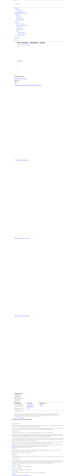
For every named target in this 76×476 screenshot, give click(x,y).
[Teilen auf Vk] (18, 70)
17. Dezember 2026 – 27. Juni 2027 (19, 77)
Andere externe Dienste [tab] (15, 459)
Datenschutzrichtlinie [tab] (15, 470)
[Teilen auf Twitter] (18, 63)
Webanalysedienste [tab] (15, 454)
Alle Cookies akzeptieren (15, 475)
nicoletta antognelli (27, 44)
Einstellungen (23, 417)
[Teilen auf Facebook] (18, 62)
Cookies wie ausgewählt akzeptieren (24, 475)
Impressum (41, 405)
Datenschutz (42, 404)
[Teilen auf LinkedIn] (18, 67)
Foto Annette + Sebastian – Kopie (31, 42)
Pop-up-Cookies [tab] (14, 448)
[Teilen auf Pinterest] (18, 66)
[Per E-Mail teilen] (18, 73)
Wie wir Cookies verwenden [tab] (16, 423)
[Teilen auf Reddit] (18, 72)
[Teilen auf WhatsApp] (18, 65)
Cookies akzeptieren (17, 417)
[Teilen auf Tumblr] (18, 69)
